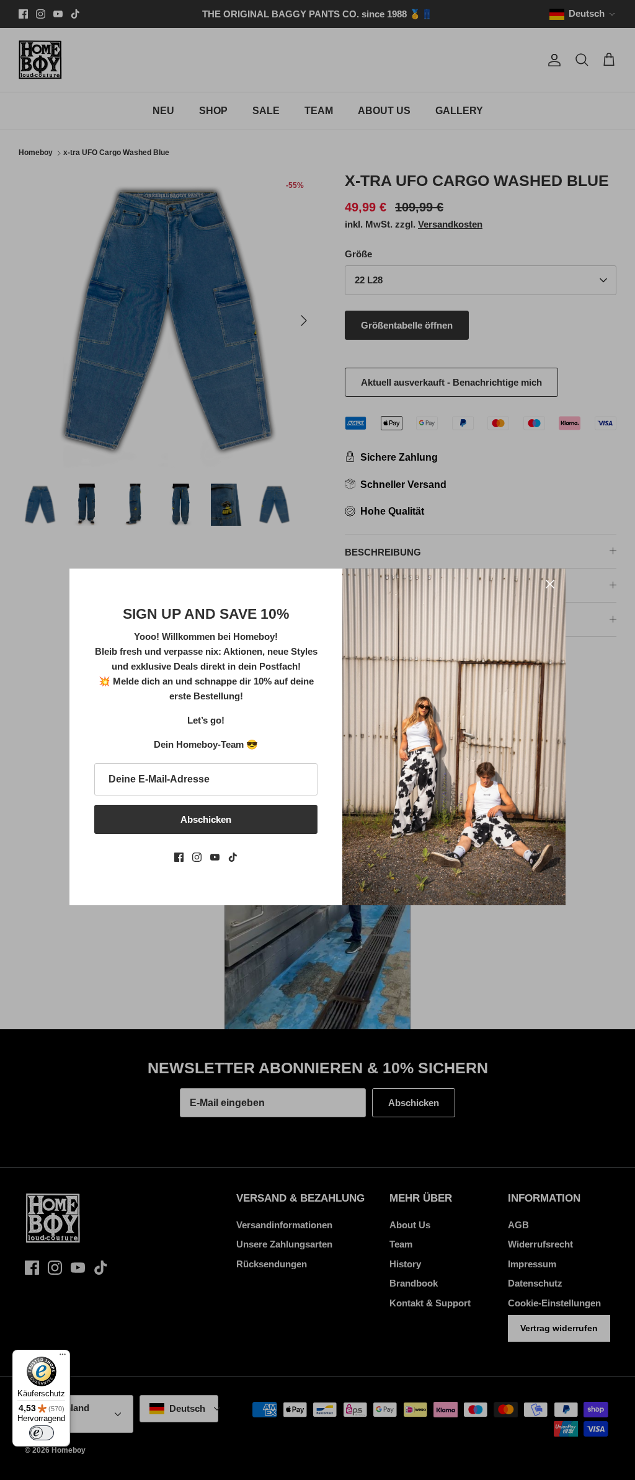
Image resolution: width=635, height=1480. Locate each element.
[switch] (41, 1432)
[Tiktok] (233, 857)
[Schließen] (550, 584)
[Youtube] (215, 857)
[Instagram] (197, 857)
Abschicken (205, 819)
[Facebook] (179, 857)
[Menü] (62, 1357)
